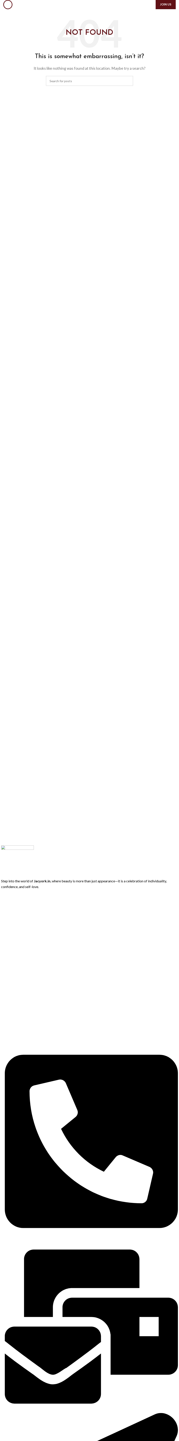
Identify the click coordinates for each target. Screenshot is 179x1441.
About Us (7, 908)
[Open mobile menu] (8, 4)
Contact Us (9, 930)
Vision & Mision (11, 968)
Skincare (7, 1020)
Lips (4, 990)
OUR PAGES (9, 893)
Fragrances (8, 1005)
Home (5, 900)
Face (4, 997)
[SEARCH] (128, 81)
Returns (6, 953)
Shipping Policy (11, 975)
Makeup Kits (9, 1012)
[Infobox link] (89, 752)
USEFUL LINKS (11, 938)
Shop (4, 915)
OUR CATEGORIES (14, 983)
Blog (4, 923)
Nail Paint (7, 1027)
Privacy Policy (10, 945)
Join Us (165, 4)
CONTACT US (11, 1035)
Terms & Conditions (14, 960)
